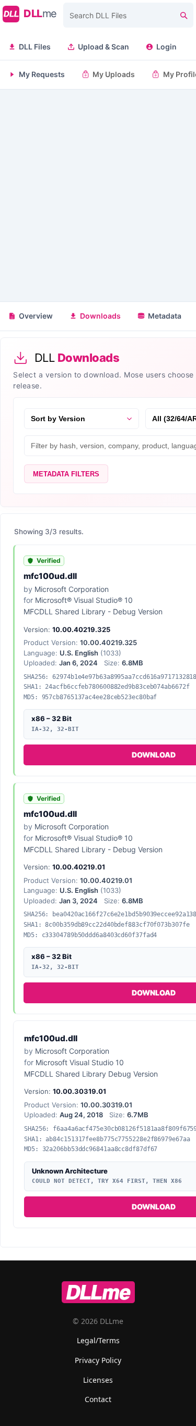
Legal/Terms (98, 1340)
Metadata (164, 315)
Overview (36, 315)
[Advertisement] (98, 195)
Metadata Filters (66, 474)
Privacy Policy (98, 1360)
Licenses (98, 1380)
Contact (98, 1399)
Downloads (100, 315)
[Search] (183, 15)
